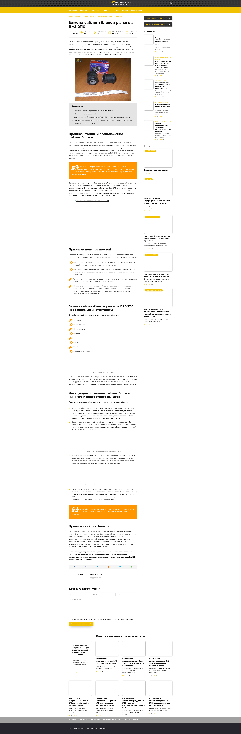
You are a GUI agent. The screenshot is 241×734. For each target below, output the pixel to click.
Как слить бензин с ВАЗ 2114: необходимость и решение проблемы (157, 238)
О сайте (72, 719)
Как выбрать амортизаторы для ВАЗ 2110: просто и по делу (106, 661)
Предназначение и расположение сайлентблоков (94, 111)
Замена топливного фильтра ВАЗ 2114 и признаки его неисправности (162, 85)
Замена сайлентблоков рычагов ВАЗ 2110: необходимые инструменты (102, 117)
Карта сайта (95, 719)
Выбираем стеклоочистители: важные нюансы (162, 40)
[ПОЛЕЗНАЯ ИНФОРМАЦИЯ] (158, 306)
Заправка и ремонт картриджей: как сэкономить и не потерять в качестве (157, 200)
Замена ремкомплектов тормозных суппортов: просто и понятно (163, 127)
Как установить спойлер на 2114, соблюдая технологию (156, 275)
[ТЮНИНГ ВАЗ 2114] (158, 270)
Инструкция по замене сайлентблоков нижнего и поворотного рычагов (103, 120)
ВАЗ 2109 (73, 10)
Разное (116, 10)
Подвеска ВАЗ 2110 (88, 16)
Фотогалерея (136, 10)
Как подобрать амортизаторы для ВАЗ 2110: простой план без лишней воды (80, 650)
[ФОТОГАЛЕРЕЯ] (158, 166)
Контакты (83, 719)
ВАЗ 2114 (95, 10)
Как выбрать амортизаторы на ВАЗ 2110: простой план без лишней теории (79, 701)
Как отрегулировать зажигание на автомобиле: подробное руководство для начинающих (157, 312)
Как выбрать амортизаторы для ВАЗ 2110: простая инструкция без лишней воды (133, 703)
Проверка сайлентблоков (84, 123)
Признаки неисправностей (85, 114)
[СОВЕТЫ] (158, 195)
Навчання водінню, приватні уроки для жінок (162, 106)
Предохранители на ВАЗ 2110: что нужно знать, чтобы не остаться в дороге (163, 64)
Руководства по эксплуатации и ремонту (120, 719)
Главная (71, 16)
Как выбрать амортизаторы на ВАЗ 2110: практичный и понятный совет (159, 662)
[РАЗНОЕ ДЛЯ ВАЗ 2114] (158, 232)
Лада (106, 10)
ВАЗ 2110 (83, 10)
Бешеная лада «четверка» (156, 170)
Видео (125, 10)
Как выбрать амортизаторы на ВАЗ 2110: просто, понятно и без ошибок (133, 662)
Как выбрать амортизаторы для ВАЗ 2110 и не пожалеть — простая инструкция (106, 701)
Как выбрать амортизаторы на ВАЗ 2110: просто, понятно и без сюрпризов (159, 701)
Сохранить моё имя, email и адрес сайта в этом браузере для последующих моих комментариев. (102, 619)
